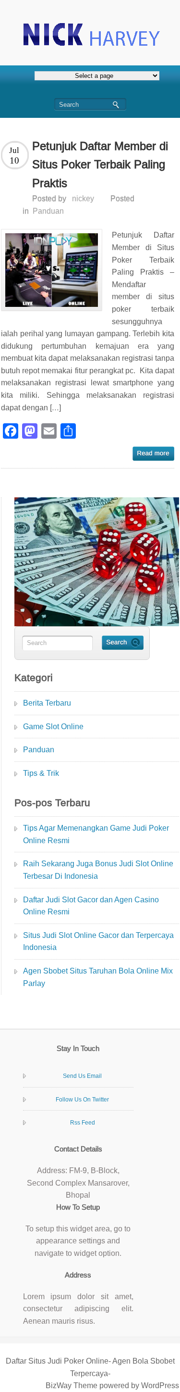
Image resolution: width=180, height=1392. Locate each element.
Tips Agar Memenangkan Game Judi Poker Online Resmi (96, 834)
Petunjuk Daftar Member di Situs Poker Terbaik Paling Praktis (100, 164)
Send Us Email (82, 1076)
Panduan (48, 211)
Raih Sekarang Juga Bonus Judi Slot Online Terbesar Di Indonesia (98, 870)
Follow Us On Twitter (82, 1099)
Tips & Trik (41, 773)
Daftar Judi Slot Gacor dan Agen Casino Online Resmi (91, 906)
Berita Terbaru (47, 703)
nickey (83, 198)
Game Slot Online (53, 726)
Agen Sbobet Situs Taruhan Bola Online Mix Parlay (98, 977)
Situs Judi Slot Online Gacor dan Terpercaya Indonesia (98, 941)
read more (153, 453)
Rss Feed (82, 1122)
